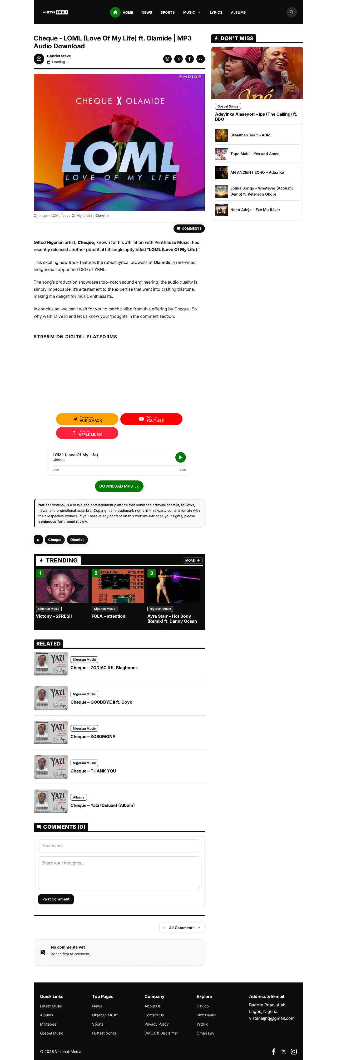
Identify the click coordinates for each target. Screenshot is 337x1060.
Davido (203, 1006)
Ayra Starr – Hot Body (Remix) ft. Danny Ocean (172, 618)
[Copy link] (200, 59)
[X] (284, 1051)
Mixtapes (48, 1024)
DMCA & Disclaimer (161, 1033)
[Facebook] (274, 1051)
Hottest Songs (104, 1033)
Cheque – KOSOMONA (93, 736)
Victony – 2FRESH (54, 616)
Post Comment (56, 899)
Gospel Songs (228, 106)
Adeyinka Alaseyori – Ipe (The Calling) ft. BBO (256, 116)
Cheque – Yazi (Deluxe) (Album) (103, 805)
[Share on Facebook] (189, 59)
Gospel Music (51, 1033)
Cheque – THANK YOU (93, 771)
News (147, 12)
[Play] (180, 457)
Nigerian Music (48, 609)
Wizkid (203, 1024)
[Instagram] (294, 1051)
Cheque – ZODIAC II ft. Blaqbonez (104, 667)
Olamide (77, 539)
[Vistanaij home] (56, 12)
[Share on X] (178, 59)
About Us (153, 1006)
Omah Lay (205, 1033)
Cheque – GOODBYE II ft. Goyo (101, 702)
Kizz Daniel (206, 1015)
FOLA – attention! (109, 616)
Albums (238, 12)
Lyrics (216, 12)
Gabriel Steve (59, 56)
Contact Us (154, 1015)
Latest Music (51, 1006)
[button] (119, 486)
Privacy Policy (157, 1024)
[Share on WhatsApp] (167, 59)
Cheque (54, 539)
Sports (168, 12)
